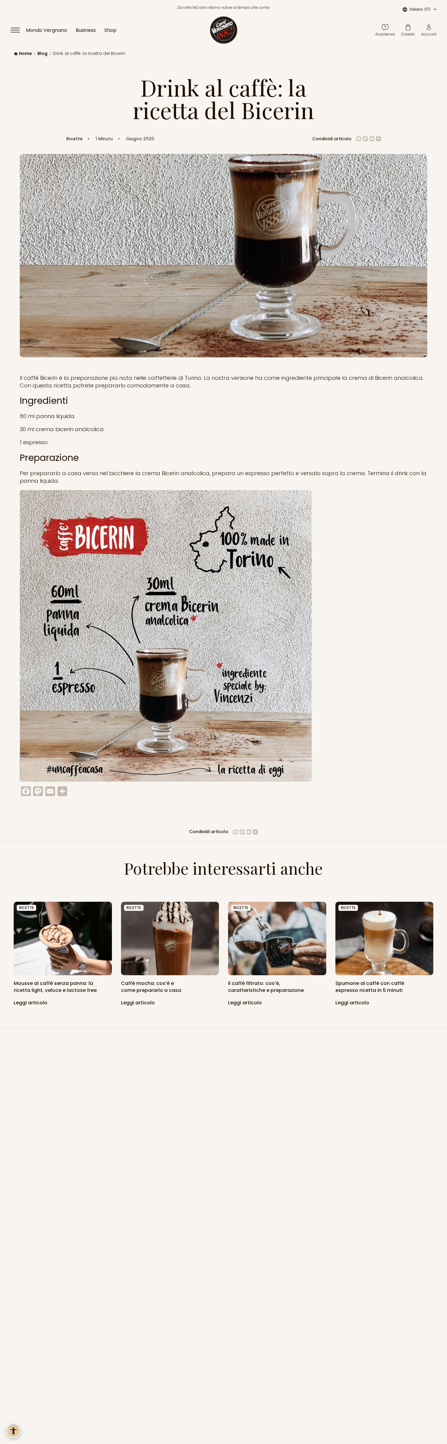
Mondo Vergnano (46, 30)
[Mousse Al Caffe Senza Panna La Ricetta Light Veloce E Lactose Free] (63, 938)
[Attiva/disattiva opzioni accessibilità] (13, 1430)
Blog (42, 53)
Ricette (74, 138)
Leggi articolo (31, 1002)
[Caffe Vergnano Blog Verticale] (384, 938)
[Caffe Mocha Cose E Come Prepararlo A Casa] (170, 938)
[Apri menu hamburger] (18, 30)
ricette (26, 907)
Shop (110, 30)
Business (86, 30)
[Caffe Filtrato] (277, 938)
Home (25, 53)
